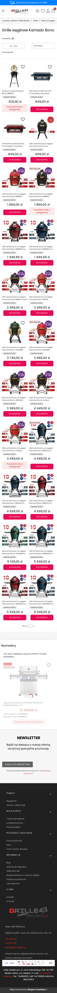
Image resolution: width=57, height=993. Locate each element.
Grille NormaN (13, 871)
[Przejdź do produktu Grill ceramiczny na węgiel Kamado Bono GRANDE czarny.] (15, 382)
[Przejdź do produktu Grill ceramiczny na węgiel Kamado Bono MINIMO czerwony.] (15, 179)
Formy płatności (14, 840)
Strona (24, 626)
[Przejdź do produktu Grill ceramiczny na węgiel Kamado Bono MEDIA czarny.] (15, 282)
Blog (9, 862)
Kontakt (10, 897)
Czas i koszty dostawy (17, 849)
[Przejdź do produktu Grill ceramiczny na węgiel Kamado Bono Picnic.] (42, 128)
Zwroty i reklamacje (16, 805)
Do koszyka (42, 109)
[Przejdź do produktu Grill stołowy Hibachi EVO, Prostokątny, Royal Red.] (15, 128)
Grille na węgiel (48, 20)
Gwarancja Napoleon (17, 866)
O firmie (10, 901)
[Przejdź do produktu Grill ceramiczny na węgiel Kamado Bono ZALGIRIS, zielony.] (15, 332)
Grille (35, 20)
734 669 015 (11, 939)
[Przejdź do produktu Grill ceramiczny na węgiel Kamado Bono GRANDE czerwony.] (42, 332)
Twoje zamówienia (15, 818)
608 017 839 (11, 943)
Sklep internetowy (27, 989)
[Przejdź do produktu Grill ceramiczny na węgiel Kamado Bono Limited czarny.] (42, 382)
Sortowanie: (7, 52)
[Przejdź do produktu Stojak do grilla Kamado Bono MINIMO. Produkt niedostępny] (15, 76)
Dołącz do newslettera (17, 764)
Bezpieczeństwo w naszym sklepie (23, 875)
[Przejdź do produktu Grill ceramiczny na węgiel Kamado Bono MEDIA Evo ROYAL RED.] (42, 485)
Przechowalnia (13, 827)
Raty (9, 844)
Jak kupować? (13, 883)
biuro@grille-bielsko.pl (15, 947)
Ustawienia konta (15, 823)
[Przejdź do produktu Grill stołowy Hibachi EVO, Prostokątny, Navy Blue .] (42, 76)
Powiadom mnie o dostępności (15, 108)
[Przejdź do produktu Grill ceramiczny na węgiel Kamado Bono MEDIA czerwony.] (42, 282)
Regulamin (12, 801)
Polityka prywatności (16, 879)
